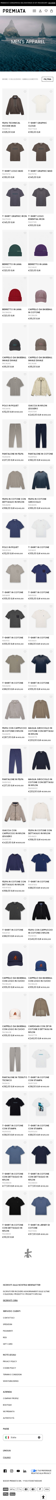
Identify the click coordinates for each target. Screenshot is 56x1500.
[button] (25, 91)
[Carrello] (51, 11)
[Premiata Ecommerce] (14, 11)
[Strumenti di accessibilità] (43, 1497)
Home (5, 79)
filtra (47, 79)
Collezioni (15, 79)
